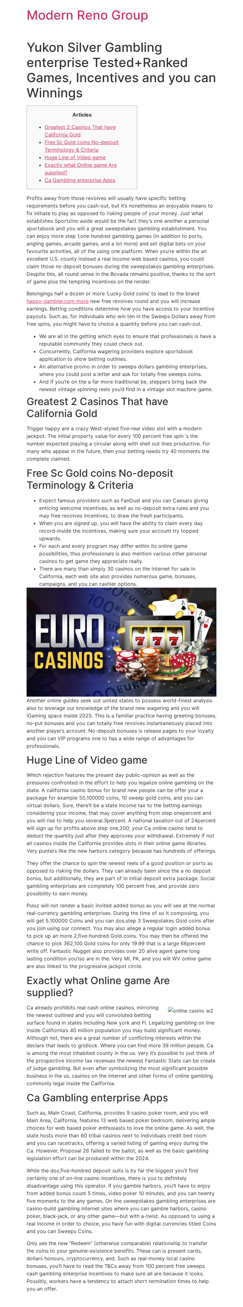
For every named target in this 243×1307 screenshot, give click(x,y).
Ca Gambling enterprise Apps (80, 180)
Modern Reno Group (87, 15)
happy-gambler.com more (58, 301)
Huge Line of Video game (75, 157)
